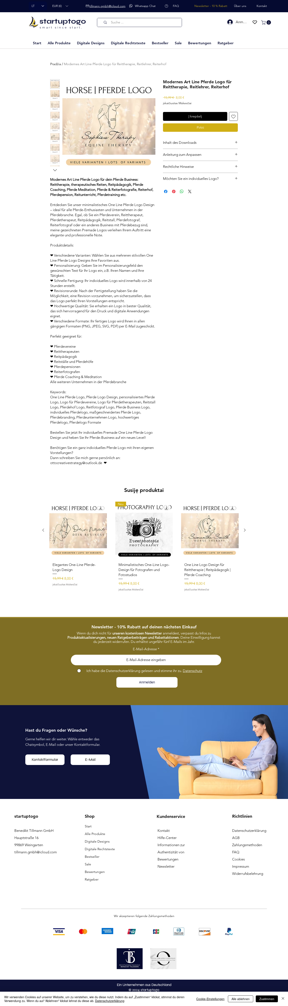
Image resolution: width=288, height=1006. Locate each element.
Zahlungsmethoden (247, 923)
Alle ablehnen (240, 999)
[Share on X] (189, 191)
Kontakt (163, 908)
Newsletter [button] (166, 944)
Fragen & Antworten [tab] (98, 512)
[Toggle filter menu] (228, 525)
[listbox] (60, 6)
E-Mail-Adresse (145, 727)
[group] (144, 626)
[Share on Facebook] (165, 191)
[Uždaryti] (282, 999)
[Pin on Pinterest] (173, 191)
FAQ (235, 930)
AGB (236, 915)
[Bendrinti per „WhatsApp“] (181, 191)
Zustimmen (266, 999)
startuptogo (62, 21)
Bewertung (192, 484)
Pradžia (55, 64)
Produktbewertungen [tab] (66, 512)
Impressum (240, 944)
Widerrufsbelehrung (247, 951)
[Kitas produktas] (244, 607)
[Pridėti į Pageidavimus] (233, 116)
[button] (60, 6)
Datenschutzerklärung (109, 1001)
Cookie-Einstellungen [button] (210, 999)
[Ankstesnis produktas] (43, 607)
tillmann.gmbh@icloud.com (35, 930)
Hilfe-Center (167, 915)
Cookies (238, 937)
